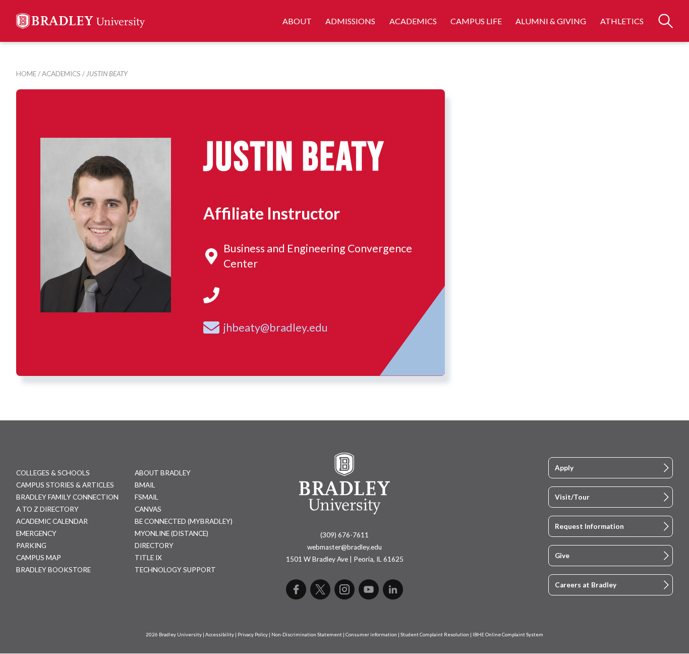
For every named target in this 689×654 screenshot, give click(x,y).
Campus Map (38, 558)
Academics (413, 21)
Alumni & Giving (550, 21)
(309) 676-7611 (344, 535)
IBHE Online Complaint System (508, 634)
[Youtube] (369, 589)
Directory (154, 545)
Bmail (145, 485)
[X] (320, 589)
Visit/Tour (572, 497)
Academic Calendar (52, 521)
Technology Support (175, 570)
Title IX (148, 558)
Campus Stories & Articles (65, 485)
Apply (564, 468)
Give (562, 556)
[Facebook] (296, 589)
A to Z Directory (47, 509)
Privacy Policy (253, 634)
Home (26, 74)
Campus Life (476, 21)
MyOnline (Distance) (171, 533)
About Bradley (163, 473)
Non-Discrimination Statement (306, 634)
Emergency (36, 533)
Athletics (622, 21)
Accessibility (219, 634)
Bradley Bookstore (53, 570)
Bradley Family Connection (67, 497)
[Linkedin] (393, 589)
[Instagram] (344, 589)
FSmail (146, 497)
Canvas (148, 509)
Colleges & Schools (53, 473)
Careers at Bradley (585, 585)
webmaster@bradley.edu (344, 547)
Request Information (589, 526)
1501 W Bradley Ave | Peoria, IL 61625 (345, 559)
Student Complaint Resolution (434, 634)
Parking (31, 545)
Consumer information (371, 634)
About (297, 21)
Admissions (350, 21)
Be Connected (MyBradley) (184, 521)
